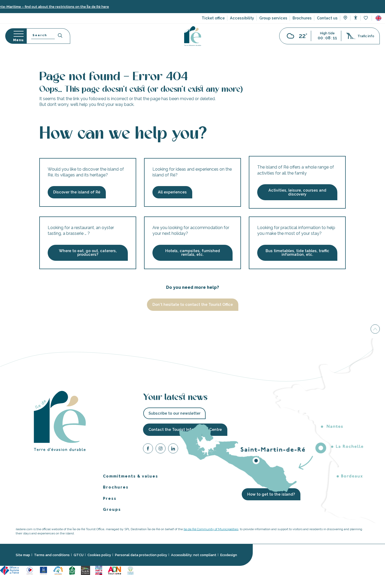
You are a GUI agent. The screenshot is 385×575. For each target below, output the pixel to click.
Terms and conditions (52, 555)
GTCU (79, 555)
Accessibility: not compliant (193, 555)
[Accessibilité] (355, 17)
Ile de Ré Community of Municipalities (211, 529)
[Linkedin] (173, 449)
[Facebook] (148, 449)
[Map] (345, 18)
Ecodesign (228, 555)
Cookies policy (99, 555)
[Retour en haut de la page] (375, 329)
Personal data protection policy (141, 555)
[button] (378, 18)
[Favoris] (366, 18)
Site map (23, 555)
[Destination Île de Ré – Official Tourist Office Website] (192, 36)
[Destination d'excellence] (30, 569)
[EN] (378, 18)
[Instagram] (161, 449)
